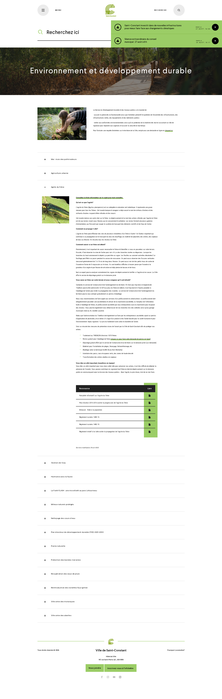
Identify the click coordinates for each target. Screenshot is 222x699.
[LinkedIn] (120, 677)
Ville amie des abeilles (61, 615)
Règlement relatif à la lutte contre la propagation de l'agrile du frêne (104, 432)
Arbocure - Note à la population (90, 410)
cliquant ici (169, 131)
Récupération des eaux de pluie (65, 574)
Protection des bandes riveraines (66, 560)
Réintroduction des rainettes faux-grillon (69, 588)
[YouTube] (114, 677)
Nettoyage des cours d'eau (63, 518)
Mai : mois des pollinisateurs (64, 159)
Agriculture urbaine (59, 173)
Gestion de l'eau (58, 463)
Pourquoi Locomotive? (176, 650)
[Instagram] (108, 677)
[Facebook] (102, 677)
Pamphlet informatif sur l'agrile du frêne (94, 396)
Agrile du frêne (57, 187)
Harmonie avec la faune (62, 477)
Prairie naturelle (58, 546)
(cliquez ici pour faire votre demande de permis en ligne (130, 339)
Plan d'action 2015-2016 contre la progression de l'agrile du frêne (103, 403)
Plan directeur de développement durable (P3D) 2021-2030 (77, 532)
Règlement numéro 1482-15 (89, 424)
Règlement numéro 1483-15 (89, 417)
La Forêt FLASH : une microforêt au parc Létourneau (74, 491)
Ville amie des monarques (63, 602)
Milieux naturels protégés (62, 504)
